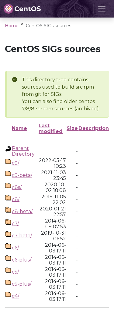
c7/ (15, 223)
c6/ (15, 248)
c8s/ (17, 187)
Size (72, 128)
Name (19, 128)
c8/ (15, 199)
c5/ (15, 272)
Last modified (51, 128)
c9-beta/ (22, 175)
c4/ (15, 296)
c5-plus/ (21, 284)
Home (12, 25)
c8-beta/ (22, 211)
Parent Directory (23, 151)
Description (93, 128)
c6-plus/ (21, 260)
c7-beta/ (22, 236)
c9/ (15, 163)
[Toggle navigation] (101, 9)
